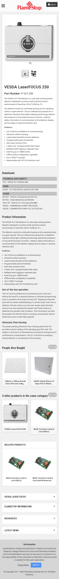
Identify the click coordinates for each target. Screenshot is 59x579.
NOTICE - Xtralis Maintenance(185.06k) (18, 200)
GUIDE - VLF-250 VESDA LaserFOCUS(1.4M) (20, 190)
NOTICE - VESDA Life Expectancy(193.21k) (19, 197)
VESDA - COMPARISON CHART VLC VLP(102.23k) (22, 209)
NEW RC (36, 565)
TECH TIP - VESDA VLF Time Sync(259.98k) (19, 203)
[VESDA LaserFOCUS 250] (25, 73)
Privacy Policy (23, 565)
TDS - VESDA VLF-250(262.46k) (15, 182)
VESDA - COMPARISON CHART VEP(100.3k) (20, 206)
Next (55, 347)
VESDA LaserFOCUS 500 (15, 429)
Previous (50, 347)
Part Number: (12, 93)
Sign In (53, 4)
